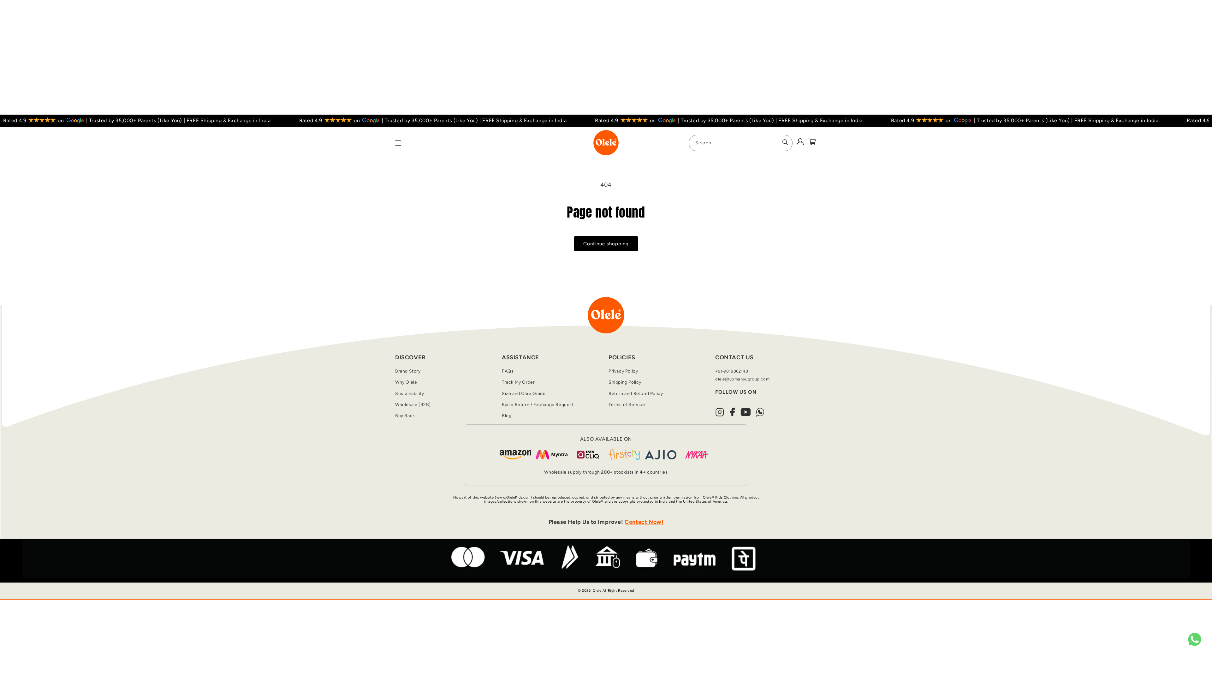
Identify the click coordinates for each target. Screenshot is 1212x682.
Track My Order (518, 382)
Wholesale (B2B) (413, 404)
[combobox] (741, 143)
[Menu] (398, 143)
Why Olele (406, 382)
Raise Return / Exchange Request (538, 404)
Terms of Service (627, 404)
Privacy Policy (623, 371)
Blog (506, 415)
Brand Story (408, 371)
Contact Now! (644, 521)
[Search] (785, 142)
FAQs (508, 371)
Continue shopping (606, 244)
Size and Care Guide (523, 393)
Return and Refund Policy (636, 393)
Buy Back (405, 415)
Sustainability (409, 393)
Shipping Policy (625, 382)
